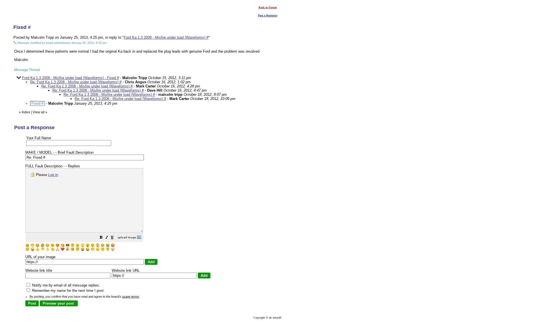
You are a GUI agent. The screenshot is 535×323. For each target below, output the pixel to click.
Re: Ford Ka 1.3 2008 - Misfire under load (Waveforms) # (75, 82)
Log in (53, 175)
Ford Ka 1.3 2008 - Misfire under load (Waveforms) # (166, 37)
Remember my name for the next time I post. (68, 290)
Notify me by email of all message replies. (65, 285)
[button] (101, 238)
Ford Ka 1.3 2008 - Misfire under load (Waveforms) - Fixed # (70, 78)
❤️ (62, 249)
